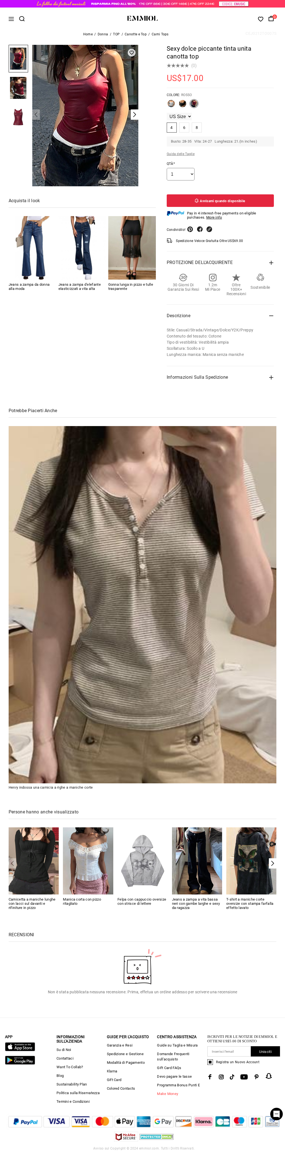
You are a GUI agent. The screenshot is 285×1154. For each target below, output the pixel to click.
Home (88, 34)
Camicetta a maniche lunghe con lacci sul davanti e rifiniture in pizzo (32, 903)
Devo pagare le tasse (174, 1076)
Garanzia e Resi (120, 1045)
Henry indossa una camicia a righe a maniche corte (51, 787)
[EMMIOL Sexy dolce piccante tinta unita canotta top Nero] (182, 106)
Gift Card (114, 1080)
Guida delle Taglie (181, 154)
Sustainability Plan (71, 1084)
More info (214, 217)
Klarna (112, 1071)
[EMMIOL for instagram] (221, 1077)
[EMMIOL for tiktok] (232, 1077)
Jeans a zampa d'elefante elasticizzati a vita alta (79, 286)
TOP (116, 34)
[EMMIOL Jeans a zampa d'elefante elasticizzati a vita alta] (82, 248)
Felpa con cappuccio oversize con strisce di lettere (141, 901)
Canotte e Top (136, 34)
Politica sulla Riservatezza (78, 1093)
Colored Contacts (121, 1088)
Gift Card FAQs (169, 1068)
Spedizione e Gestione (125, 1054)
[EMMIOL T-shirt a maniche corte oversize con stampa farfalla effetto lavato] (251, 860)
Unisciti (265, 1052)
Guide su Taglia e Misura (177, 1045)
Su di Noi (63, 1050)
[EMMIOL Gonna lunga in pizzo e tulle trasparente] (132, 248)
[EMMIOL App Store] (20, 1050)
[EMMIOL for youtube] (244, 1077)
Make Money (167, 1094)
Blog (60, 1076)
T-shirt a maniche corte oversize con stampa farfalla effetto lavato (249, 903)
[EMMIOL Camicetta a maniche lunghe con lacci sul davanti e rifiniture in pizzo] (34, 860)
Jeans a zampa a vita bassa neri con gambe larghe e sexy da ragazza (196, 903)
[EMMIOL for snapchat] (268, 1076)
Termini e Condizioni (73, 1101)
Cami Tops (160, 34)
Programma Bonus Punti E (178, 1085)
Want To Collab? (69, 1067)
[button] (272, 863)
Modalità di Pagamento (126, 1062)
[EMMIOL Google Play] (20, 1063)
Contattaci (64, 1058)
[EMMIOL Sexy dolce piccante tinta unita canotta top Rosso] (194, 106)
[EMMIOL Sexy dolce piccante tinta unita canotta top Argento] (171, 106)
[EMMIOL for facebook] (209, 1077)
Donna (103, 34)
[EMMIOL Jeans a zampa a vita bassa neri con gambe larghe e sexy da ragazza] (197, 860)
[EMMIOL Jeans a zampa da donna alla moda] (32, 248)
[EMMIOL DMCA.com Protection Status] (156, 1140)
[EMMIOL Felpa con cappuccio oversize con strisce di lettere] (142, 860)
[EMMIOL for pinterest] (256, 1077)
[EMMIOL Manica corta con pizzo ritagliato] (88, 860)
